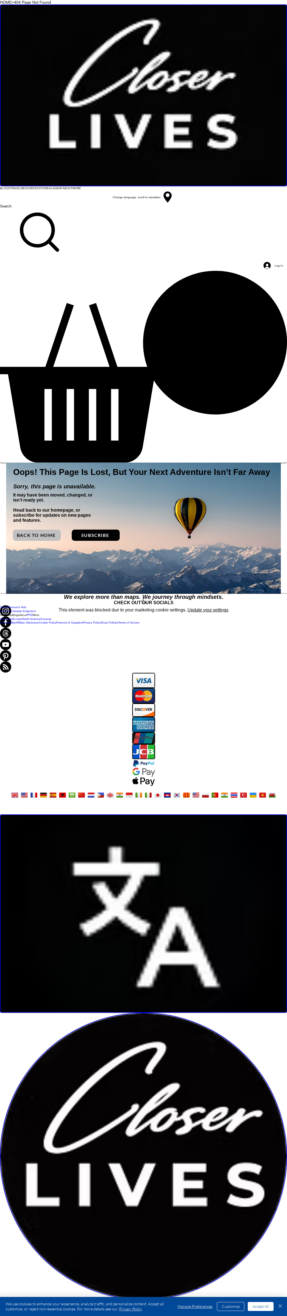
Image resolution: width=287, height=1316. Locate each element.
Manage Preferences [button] (194, 1306)
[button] (143, 367)
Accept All (261, 1306)
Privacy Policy (130, 1308)
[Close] (280, 1306)
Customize (231, 1306)
